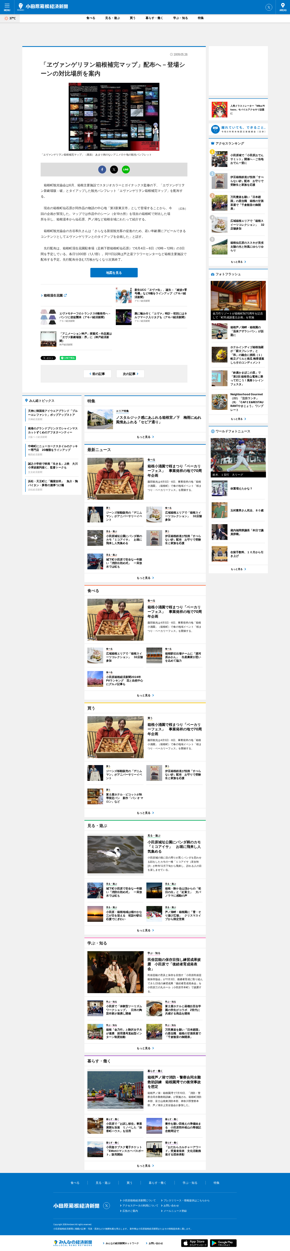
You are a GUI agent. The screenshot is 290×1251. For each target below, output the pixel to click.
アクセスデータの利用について (140, 1205)
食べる (90, 18)
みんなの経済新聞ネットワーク (72, 1243)
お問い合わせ (171, 1205)
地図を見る (114, 273)
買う (133, 18)
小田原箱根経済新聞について (139, 1200)
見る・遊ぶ (112, 18)
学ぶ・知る (180, 18)
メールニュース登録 (175, 1210)
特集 (201, 18)
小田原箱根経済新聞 (42, 7)
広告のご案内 (130, 1210)
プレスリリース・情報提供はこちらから (187, 1200)
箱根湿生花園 (53, 295)
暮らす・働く (154, 18)
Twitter (269, 7)
